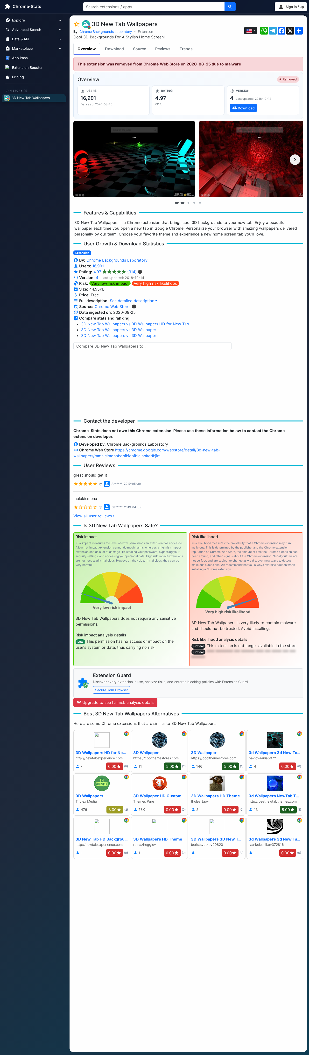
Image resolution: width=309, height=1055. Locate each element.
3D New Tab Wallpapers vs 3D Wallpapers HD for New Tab (135, 323)
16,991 (98, 266)
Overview (86, 48)
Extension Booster (27, 67)
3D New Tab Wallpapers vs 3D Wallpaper (118, 329)
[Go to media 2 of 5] (182, 203)
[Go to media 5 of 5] (200, 203)
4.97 (115, 271)
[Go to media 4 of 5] (194, 203)
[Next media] (295, 159)
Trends (186, 48)
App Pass (20, 58)
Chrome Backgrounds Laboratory (105, 31)
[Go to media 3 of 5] (188, 203)
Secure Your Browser (111, 690)
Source (139, 48)
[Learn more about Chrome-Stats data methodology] (134, 306)
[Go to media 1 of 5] (177, 203)
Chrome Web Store (112, 306)
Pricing (18, 77)
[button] (291, 6)
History (19, 90)
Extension (145, 31)
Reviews (162, 48)
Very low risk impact (110, 283)
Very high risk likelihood (155, 283)
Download (114, 48)
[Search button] (230, 6)
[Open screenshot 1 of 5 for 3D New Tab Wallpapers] (134, 159)
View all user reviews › (93, 515)
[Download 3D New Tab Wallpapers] (263, 100)
